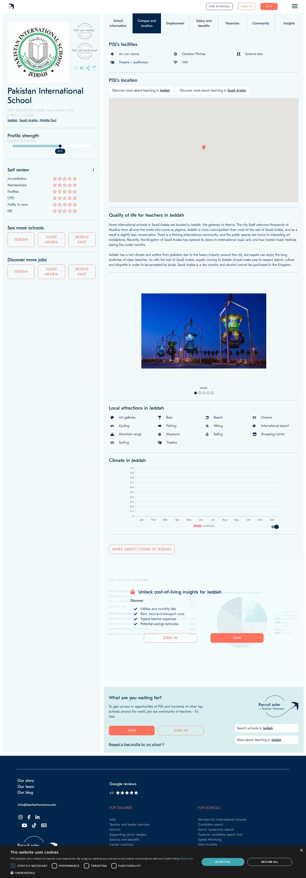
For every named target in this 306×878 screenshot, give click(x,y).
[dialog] (153, 862)
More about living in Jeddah (141, 549)
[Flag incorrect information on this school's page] (81, 68)
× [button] (301, 850)
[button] (203, 147)
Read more (187, 858)
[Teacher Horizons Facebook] (28, 817)
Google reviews (122, 784)
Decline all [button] (269, 862)
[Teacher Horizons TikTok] (33, 825)
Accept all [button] (223, 862)
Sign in (247, 6)
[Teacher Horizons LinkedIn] (37, 817)
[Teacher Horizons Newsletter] (43, 825)
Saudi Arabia (51, 239)
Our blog (25, 792)
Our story (25, 780)
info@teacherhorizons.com (36, 805)
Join (269, 6)
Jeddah (21, 240)
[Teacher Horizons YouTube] (24, 825)
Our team (25, 786)
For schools (219, 6)
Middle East (82, 239)
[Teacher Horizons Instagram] (19, 817)
